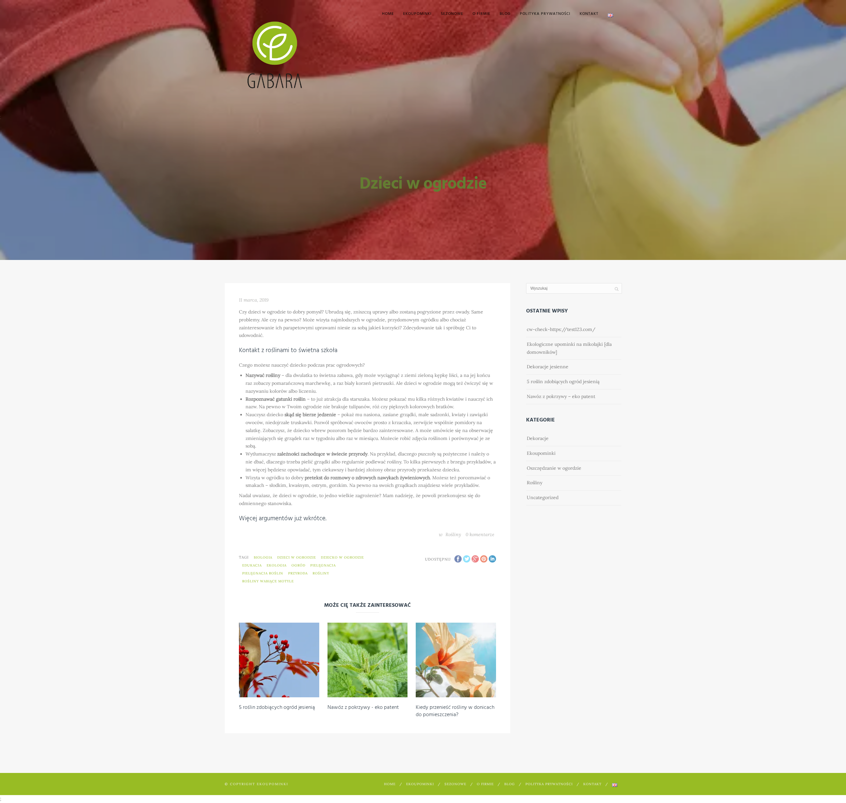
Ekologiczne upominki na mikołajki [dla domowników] (569, 348)
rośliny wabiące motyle (268, 581)
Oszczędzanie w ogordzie (554, 468)
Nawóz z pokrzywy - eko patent (363, 707)
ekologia (277, 565)
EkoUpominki (417, 14)
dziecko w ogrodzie (342, 557)
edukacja (252, 565)
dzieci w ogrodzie (296, 557)
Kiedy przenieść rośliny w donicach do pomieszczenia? (455, 711)
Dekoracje (538, 438)
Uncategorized (542, 497)
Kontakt (589, 14)
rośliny (321, 573)
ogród (298, 565)
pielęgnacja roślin (262, 573)
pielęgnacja (323, 565)
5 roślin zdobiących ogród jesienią (277, 707)
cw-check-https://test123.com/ (561, 329)
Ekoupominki (541, 453)
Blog (505, 14)
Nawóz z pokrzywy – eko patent (561, 396)
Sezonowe (452, 14)
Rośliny (453, 534)
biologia (263, 557)
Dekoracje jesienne (547, 367)
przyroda (298, 573)
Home (388, 14)
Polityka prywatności (545, 14)
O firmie (481, 14)
